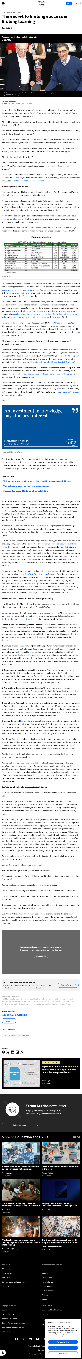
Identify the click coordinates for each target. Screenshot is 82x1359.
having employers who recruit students (26, 317)
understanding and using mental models (20, 655)
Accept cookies (41, 956)
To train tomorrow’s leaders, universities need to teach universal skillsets (37, 481)
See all (76, 1137)
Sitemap (41, 1350)
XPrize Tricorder (61, 323)
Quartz (6, 39)
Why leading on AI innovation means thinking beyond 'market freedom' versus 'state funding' (21, 1242)
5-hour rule (18, 151)
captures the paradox (27, 501)
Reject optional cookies (63, 1348)
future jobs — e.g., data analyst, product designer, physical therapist (42, 374)
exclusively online (22, 314)
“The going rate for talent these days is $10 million (51, 362)
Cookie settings (63, 1353)
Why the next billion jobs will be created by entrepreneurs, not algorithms (20, 1167)
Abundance (36, 228)
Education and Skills (13, 12)
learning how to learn (29, 721)
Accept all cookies (63, 1342)
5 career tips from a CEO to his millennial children (26, 491)
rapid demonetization (11, 219)
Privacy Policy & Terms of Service (41, 1346)
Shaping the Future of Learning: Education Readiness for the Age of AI (59, 1204)
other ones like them (65, 329)
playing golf (28, 290)
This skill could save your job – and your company (26, 486)
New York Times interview (36, 574)
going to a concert (12, 290)
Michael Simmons (9, 101)
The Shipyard (69, 826)
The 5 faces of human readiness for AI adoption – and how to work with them (59, 1241)
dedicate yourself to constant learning (27, 181)
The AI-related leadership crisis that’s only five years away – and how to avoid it (21, 1204)
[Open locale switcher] (3, 1352)
